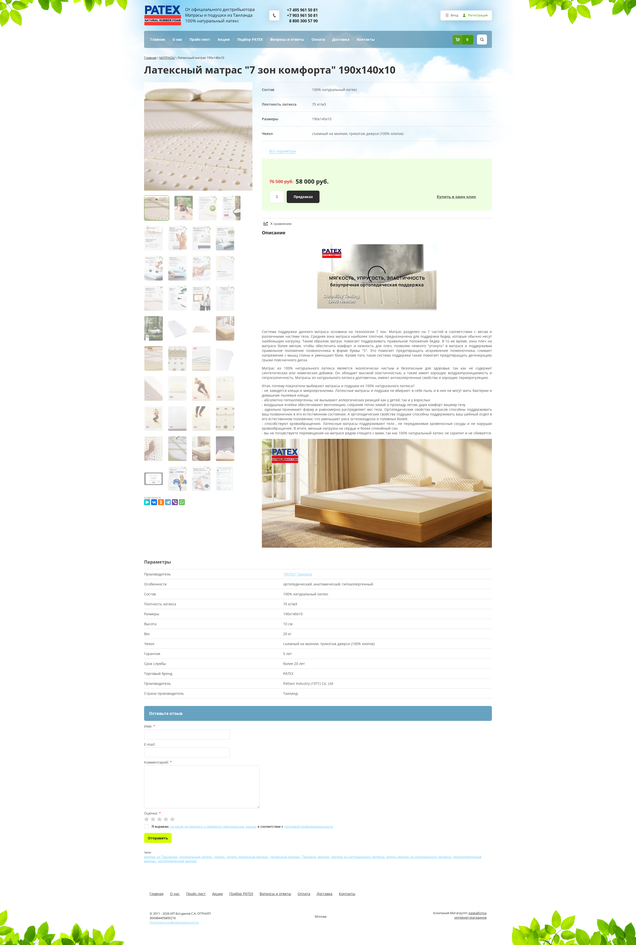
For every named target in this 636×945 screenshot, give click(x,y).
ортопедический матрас (177, 861)
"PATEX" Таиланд (297, 574)
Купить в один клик (456, 196)
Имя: (149, 726)
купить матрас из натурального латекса (418, 857)
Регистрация (478, 15)
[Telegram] (168, 502)
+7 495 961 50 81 (302, 10)
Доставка (340, 39)
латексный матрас (285, 857)
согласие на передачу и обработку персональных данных (213, 826)
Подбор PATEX (250, 39)
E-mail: (150, 744)
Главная (157, 39)
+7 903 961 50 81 (302, 15)
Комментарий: (158, 762)
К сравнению (281, 224)
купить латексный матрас (247, 857)
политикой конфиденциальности (308, 826)
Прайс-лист (200, 39)
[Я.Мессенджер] (147, 502)
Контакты (366, 39)
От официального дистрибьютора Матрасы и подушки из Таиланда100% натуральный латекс (220, 15)
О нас (177, 39)
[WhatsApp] (182, 502)
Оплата (318, 39)
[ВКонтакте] (154, 502)
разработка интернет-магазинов (470, 915)
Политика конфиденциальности (174, 922)
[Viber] (175, 502)
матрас (323, 857)
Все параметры (282, 151)
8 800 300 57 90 (303, 21)
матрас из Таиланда (160, 857)
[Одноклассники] (161, 502)
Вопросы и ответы (287, 39)
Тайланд (309, 857)
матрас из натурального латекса (357, 857)
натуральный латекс (195, 857)
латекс (219, 857)
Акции (224, 39)
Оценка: (152, 813)
